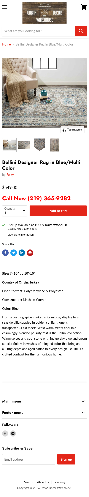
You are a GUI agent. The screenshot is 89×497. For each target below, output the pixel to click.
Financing (59, 482)
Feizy (10, 174)
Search (28, 482)
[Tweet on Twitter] (13, 252)
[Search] (81, 31)
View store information (21, 234)
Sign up (66, 459)
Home (6, 44)
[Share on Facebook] (5, 252)
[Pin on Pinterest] (30, 252)
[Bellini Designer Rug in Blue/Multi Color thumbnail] (9, 145)
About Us (43, 482)
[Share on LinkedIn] (22, 252)
